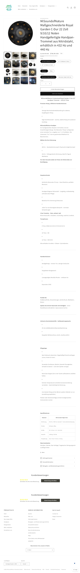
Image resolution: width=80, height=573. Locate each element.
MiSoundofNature (10, 569)
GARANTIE (30, 541)
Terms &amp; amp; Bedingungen (36, 538)
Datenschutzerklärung (36, 569)
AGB (43, 569)
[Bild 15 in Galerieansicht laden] (16, 72)
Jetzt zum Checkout (57, 93)
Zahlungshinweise (32, 519)
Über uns (30, 516)
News (53, 519)
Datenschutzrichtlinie (33, 527)
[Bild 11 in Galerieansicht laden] (7, 72)
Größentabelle (32, 533)
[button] (43, 6)
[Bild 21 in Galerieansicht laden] (32, 80)
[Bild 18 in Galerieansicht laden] (7, 80)
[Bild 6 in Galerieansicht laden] (32, 55)
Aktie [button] (43, 452)
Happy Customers (56, 516)
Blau (51, 71)
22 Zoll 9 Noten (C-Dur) (48, 61)
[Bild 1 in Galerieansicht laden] (7, 55)
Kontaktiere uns (8, 530)
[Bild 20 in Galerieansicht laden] (24, 80)
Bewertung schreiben (50, 480)
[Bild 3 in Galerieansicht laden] (24, 55)
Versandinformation (33, 524)
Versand (42, 55)
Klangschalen (7, 524)
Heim (5, 513)
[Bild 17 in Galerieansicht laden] (32, 72)
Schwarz (44, 71)
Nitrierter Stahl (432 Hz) (65, 77)
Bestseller (6, 516)
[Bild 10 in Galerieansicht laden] (32, 64)
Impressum (63, 569)
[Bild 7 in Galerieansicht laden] (7, 64)
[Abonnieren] (52, 550)
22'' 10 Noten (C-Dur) (63, 61)
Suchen (30, 513)
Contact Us (55, 513)
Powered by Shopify (19, 569)
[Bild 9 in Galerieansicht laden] (24, 64)
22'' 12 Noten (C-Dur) (47, 65)
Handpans (6, 522)
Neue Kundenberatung (34, 530)
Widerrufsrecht (27, 569)
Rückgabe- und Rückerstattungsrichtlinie (38, 522)
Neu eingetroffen (8, 519)
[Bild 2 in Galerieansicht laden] (16, 55)
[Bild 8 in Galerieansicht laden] (16, 64)
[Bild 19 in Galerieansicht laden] (16, 80)
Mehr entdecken (8, 527)
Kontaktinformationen (55, 569)
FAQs (29, 535)
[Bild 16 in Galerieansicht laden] (24, 72)
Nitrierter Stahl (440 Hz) (48, 77)
